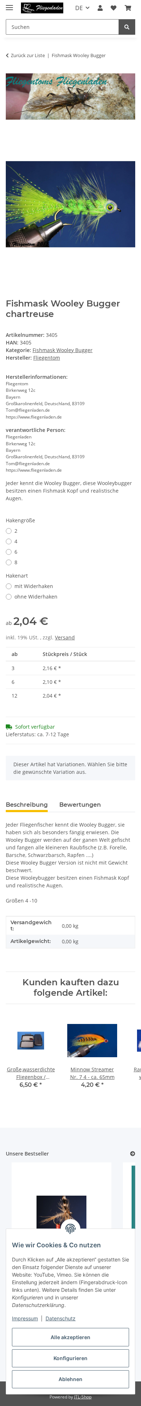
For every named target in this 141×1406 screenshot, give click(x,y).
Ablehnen (70, 1379)
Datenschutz (61, 1318)
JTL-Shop (82, 1397)
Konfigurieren (70, 1358)
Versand (65, 637)
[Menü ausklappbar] (9, 4)
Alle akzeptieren (70, 1337)
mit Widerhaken (33, 586)
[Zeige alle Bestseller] (132, 1154)
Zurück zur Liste (28, 55)
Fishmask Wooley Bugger (63, 350)
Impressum (25, 1318)
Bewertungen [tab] (80, 804)
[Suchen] (127, 27)
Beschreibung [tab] (27, 804)
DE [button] (79, 8)
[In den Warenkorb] (11, 136)
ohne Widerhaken (35, 596)
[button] (100, 8)
